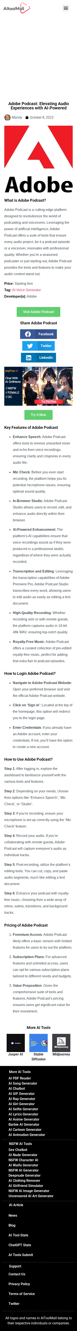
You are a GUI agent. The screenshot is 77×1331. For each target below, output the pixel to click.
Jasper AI (15, 1054)
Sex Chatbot (18, 1150)
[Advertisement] (38, 56)
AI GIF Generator (22, 1094)
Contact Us (17, 1274)
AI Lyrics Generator (23, 1114)
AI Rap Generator (22, 1099)
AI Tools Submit (21, 1255)
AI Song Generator (23, 1083)
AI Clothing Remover (24, 1181)
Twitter (14, 1304)
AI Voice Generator (26, 290)
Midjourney (61, 1054)
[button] (65, 8)
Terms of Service (22, 1294)
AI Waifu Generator (23, 1165)
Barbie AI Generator (24, 1124)
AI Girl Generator (22, 1104)
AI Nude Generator (23, 1155)
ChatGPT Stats (20, 1245)
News (13, 1215)
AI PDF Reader (20, 1078)
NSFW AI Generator (24, 1170)
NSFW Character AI (23, 1160)
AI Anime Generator (24, 1119)
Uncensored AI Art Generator (31, 1196)
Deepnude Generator (25, 1175)
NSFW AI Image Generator (29, 1191)
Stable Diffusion (39, 1056)
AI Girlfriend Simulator (26, 1186)
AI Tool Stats (18, 1235)
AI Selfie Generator (23, 1109)
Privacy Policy (19, 1284)
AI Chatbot (17, 1089)
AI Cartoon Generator (25, 1130)
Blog (12, 1225)
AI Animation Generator (27, 1135)
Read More (15, 1045)
